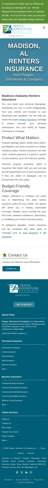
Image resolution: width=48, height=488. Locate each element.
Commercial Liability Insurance (14, 396)
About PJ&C (8, 315)
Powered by (26, 482)
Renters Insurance (9, 365)
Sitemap (31, 453)
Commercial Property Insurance (15, 388)
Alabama (17, 458)
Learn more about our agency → (15, 333)
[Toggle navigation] (44, 28)
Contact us (11, 268)
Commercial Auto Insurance (13, 383)
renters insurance (27, 119)
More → (5, 369)
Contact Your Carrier (10, 432)
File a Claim (6, 428)
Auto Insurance (8, 356)
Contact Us (6, 423)
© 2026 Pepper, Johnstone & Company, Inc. (20, 448)
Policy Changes (8, 436)
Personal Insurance (12, 341)
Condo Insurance (9, 352)
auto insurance (30, 233)
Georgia (26, 458)
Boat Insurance (8, 360)
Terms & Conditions (23, 480)
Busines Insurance (12, 377)
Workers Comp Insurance (12, 400)
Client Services (10, 412)
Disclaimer (8, 480)
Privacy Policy (38, 480)
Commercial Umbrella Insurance (15, 392)
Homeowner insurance (11, 348)
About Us (5, 419)
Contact (21, 453)
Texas (19, 464)
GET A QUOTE (24, 304)
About (43, 448)
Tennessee (41, 461)
